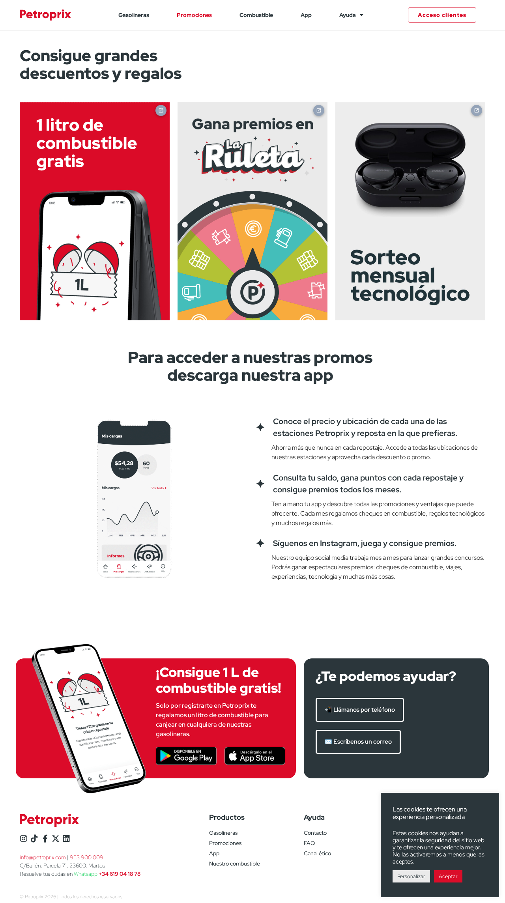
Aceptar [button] (448, 876)
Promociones (194, 15)
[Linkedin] (66, 839)
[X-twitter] (56, 839)
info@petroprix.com (43, 857)
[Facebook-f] (45, 839)
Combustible (256, 15)
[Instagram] (24, 839)
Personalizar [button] (411, 876)
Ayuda (347, 15)
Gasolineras (133, 15)
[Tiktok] (34, 839)
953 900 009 (86, 857)
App (306, 15)
